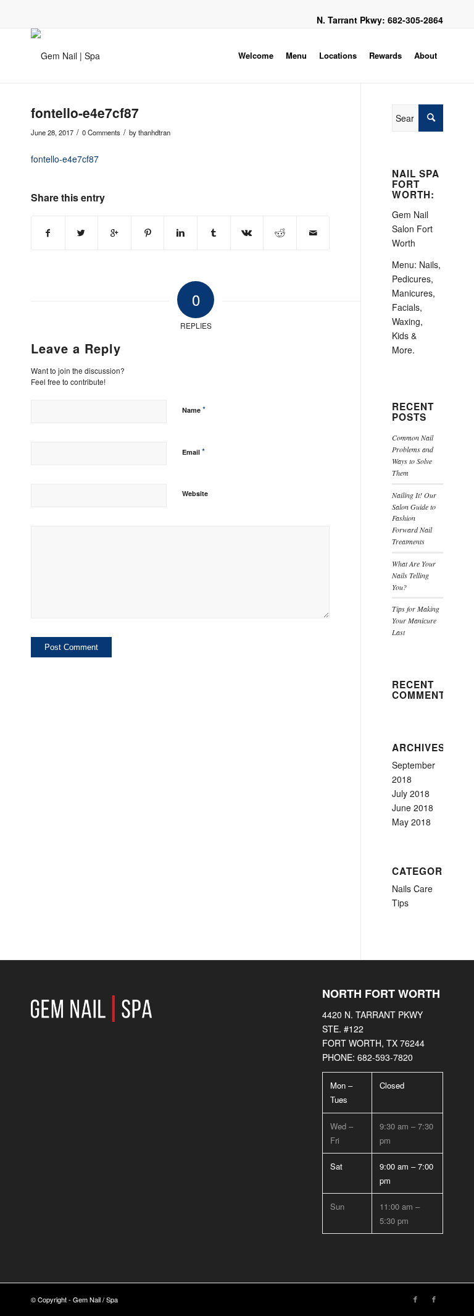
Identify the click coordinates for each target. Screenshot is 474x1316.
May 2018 (411, 822)
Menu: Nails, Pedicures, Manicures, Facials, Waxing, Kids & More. (416, 307)
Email (193, 451)
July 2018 (411, 793)
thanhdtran (154, 132)
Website (195, 493)
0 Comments (101, 132)
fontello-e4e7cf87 (85, 112)
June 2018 (412, 807)
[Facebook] (415, 1298)
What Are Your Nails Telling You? (414, 575)
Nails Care (412, 888)
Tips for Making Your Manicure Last (415, 620)
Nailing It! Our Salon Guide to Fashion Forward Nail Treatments (414, 518)
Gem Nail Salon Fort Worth (412, 228)
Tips (400, 902)
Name (194, 409)
